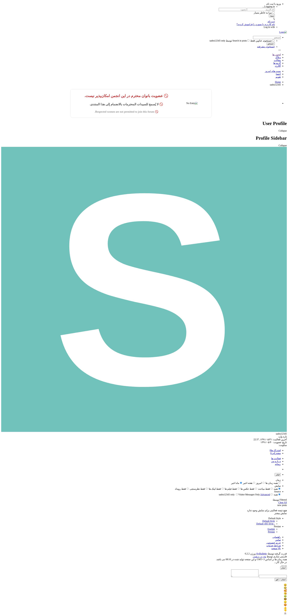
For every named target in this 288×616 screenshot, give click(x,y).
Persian (271, 532)
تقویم (278, 77)
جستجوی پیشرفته (266, 46)
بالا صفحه (276, 548)
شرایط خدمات (273, 545)
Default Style (268, 521)
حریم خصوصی (273, 542)
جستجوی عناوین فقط (261, 40)
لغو (277, 579)
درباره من (276, 461)
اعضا (278, 74)
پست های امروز (273, 71)
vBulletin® (261, 553)
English (271, 529)
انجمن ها (276, 54)
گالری (278, 66)
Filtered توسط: (279, 499)
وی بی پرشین (259, 556)
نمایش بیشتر (280, 513)
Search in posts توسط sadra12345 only (228, 40)
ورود (272, 16)
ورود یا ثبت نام (273, 4)
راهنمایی (276, 537)
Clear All (282, 502)
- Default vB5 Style (265, 523)
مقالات (277, 60)
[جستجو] (279, 50)
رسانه (278, 464)
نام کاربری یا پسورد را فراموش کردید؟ (256, 24)
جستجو (271, 44)
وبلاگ (278, 57)
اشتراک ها (276, 450)
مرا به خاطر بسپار (263, 12)
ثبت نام (271, 21)
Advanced (265, 494)
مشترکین (276, 453)
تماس (278, 540)
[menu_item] (144, 585)
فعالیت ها (276, 458)
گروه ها (277, 63)
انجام (283, 568)
